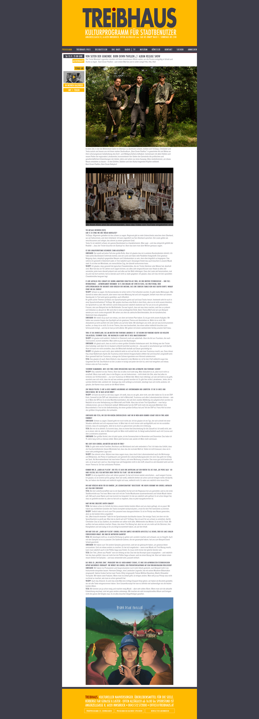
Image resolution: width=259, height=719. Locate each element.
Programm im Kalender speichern (129, 710)
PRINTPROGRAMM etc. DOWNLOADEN (99, 710)
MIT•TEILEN (73, 90)
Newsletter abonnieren (160, 710)
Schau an (79, 68)
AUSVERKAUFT (78, 61)
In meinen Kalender (74, 85)
